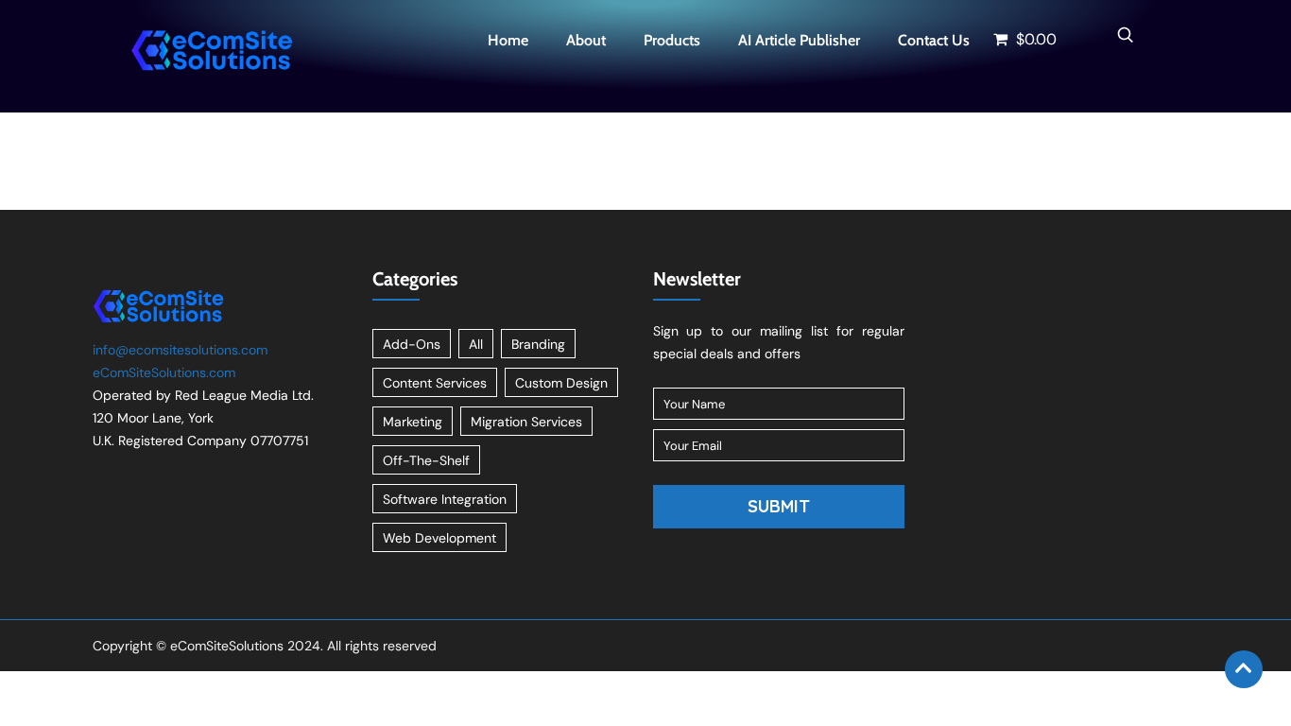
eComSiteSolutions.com (164, 372)
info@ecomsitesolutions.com (180, 349)
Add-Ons (411, 344)
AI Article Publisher (799, 40)
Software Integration (445, 499)
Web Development (439, 537)
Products (672, 40)
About (586, 40)
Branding (538, 344)
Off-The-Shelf (426, 460)
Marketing (412, 421)
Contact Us (934, 40)
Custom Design (561, 382)
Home (508, 40)
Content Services (435, 382)
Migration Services (526, 421)
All (476, 344)
